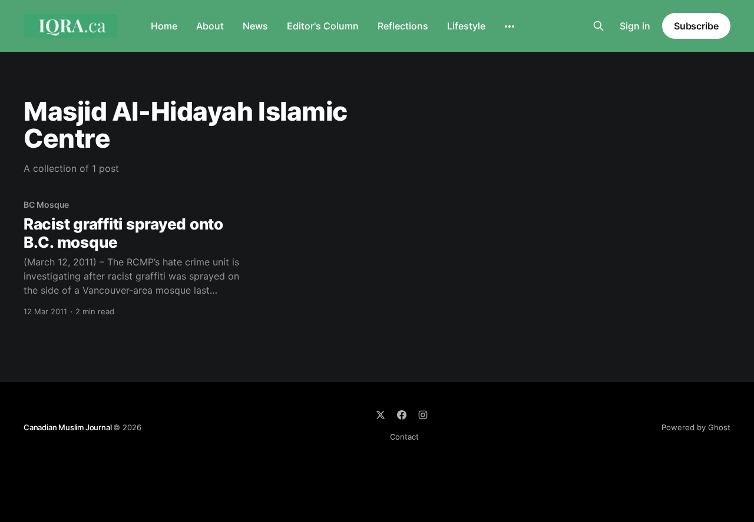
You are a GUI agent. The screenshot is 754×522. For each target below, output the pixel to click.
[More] (509, 26)
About (210, 26)
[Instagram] (423, 415)
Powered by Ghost (696, 427)
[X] (380, 415)
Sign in (635, 26)
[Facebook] (401, 415)
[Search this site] (598, 25)
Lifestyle (466, 26)
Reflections (403, 26)
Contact (404, 436)
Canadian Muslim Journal (68, 427)
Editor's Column (323, 26)
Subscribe (696, 26)
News (255, 26)
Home (164, 26)
